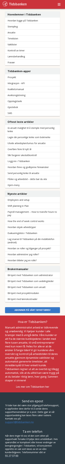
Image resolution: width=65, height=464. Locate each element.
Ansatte (11, 32)
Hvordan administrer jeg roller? (23, 254)
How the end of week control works (26, 221)
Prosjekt (12, 77)
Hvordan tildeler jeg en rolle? (22, 260)
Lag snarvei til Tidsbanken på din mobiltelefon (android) (31, 241)
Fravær (11, 62)
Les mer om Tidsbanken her (32, 386)
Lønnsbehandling (16, 56)
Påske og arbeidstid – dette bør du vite (27, 179)
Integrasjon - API (16, 83)
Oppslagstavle (15, 101)
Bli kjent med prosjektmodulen (23, 293)
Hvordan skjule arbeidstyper (22, 227)
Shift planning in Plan (18, 205)
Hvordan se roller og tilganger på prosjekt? (29, 248)
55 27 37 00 (11, 456)
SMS (10, 113)
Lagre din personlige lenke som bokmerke (29, 137)
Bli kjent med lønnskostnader (22, 299)
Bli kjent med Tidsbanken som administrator (30, 275)
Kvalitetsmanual (16, 89)
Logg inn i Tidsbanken (19, 161)
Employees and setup (19, 199)
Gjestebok (13, 107)
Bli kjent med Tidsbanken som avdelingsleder (31, 281)
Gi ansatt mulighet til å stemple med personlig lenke (31, 129)
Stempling (13, 26)
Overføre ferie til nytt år (20, 149)
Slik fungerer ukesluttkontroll (22, 155)
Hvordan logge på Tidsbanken (23, 20)
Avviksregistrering (16, 95)
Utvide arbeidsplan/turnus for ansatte (27, 143)
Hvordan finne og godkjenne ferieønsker (28, 167)
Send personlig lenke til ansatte (23, 173)
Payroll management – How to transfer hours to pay (32, 213)
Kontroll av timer (16, 50)
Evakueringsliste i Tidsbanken (22, 233)
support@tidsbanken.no (19, 422)
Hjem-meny (14, 185)
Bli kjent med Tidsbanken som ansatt (27, 287)
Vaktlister (12, 44)
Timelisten (13, 38)
